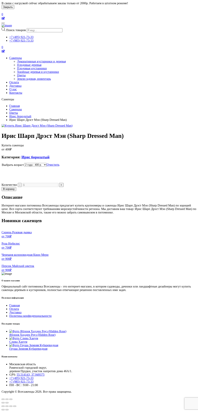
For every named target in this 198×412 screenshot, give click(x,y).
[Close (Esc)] (3, 399)
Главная (14, 105)
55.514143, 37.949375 (30, 374)
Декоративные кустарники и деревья (41, 61)
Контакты (15, 92)
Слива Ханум (18, 341)
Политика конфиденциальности (30, 315)
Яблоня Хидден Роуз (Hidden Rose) (32, 334)
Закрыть (8, 7)
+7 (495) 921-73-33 (21, 37)
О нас (13, 89)
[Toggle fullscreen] (7, 399)
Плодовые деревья (29, 65)
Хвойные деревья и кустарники (38, 71)
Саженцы (15, 58)
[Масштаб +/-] (14, 406)
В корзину (9, 189)
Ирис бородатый (20, 116)
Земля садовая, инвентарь (34, 78)
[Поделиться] (7, 406)
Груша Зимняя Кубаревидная (28, 348)
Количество (9, 184)
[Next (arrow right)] (7, 402)
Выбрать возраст (13, 164)
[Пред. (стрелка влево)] (3, 409)
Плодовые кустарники (32, 68)
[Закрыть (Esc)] (3, 406)
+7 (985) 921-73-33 (21, 40)
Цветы (21, 75)
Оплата (14, 82)
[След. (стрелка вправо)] (7, 409)
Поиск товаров (16, 30)
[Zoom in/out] (10, 399)
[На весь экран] (10, 406)
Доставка (15, 85)
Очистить (53, 164)
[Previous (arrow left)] (3, 402)
